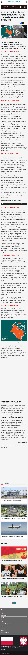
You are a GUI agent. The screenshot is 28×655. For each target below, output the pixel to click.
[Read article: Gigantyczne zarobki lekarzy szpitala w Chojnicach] (14, 494)
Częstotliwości (4, 626)
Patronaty (3, 628)
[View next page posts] (15, 603)
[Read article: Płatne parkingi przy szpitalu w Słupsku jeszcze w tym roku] (14, 511)
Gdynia (11, 445)
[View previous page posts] (13, 603)
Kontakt (2, 621)
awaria (4, 445)
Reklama (2, 617)
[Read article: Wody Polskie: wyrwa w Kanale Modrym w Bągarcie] (14, 589)
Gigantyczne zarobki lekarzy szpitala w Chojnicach (12, 500)
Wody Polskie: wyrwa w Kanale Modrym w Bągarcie (12, 596)
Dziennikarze (3, 615)
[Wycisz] (21, 204)
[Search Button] (26, 2)
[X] (23, 23)
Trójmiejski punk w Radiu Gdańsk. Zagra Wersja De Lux (13, 578)
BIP (1, 619)
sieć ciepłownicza (17, 445)
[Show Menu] (1, 2)
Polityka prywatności (5, 632)
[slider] (24, 204)
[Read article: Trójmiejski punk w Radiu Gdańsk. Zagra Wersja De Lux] (14, 571)
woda (23, 445)
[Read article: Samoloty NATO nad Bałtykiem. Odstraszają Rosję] (14, 529)
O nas (2, 613)
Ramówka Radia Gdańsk (6, 623)
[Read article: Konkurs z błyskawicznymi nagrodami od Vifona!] (14, 553)
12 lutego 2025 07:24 (5, 23)
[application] (14, 204)
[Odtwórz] (2, 204)
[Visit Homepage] (14, 2)
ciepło (8, 445)
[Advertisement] (14, 465)
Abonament (3, 630)
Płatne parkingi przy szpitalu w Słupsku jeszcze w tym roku (13, 519)
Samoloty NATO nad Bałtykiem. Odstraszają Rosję (12, 536)
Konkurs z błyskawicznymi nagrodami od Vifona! (12, 560)
